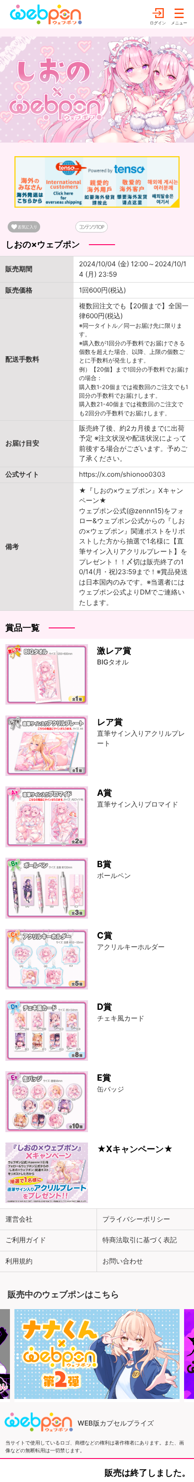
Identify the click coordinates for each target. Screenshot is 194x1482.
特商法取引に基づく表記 (139, 1240)
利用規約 (18, 1261)
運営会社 (18, 1219)
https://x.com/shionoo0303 (122, 474)
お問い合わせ (122, 1261)
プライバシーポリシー (136, 1219)
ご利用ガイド (25, 1240)
